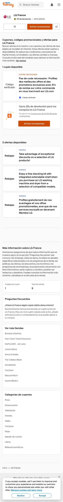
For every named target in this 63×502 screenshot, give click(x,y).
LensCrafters (11, 349)
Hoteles (8, 415)
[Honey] (8, 4)
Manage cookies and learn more (26, 490)
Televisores (10, 410)
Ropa (7, 431)
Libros (8, 442)
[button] (59, 4)
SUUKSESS (10, 365)
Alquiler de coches (13, 436)
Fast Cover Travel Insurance (18, 338)
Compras (9, 426)
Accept (42, 495)
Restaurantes (11, 405)
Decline (21, 495)
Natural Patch (11, 375)
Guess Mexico (11, 380)
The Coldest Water (13, 359)
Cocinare (9, 370)
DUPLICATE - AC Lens (15, 344)
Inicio (4, 468)
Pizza (7, 400)
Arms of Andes (11, 354)
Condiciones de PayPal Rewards (44, 114)
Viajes (7, 421)
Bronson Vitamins (13, 333)
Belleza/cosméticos (14, 447)
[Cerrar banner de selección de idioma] (59, 477)
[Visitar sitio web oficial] (56, 27)
